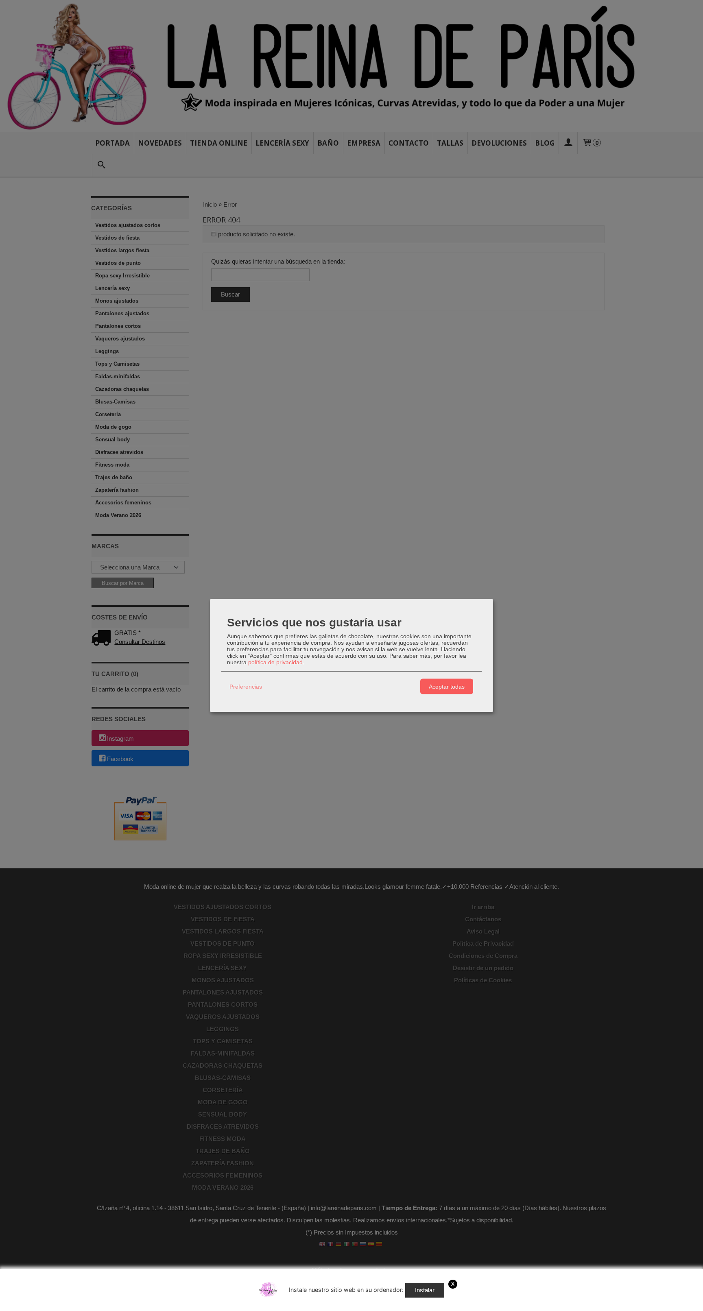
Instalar (424, 1290)
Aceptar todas (447, 686)
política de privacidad (275, 662)
